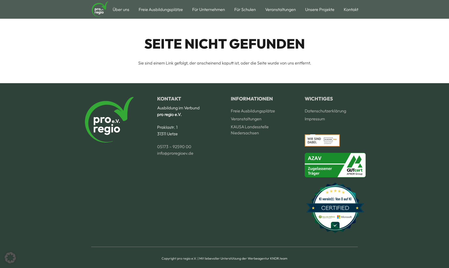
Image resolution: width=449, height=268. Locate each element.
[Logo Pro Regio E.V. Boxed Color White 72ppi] (100, 9)
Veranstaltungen (246, 118)
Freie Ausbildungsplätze (253, 111)
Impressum (315, 118)
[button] (133, 9)
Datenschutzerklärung (325, 111)
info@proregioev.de (175, 153)
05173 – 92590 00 (174, 146)
